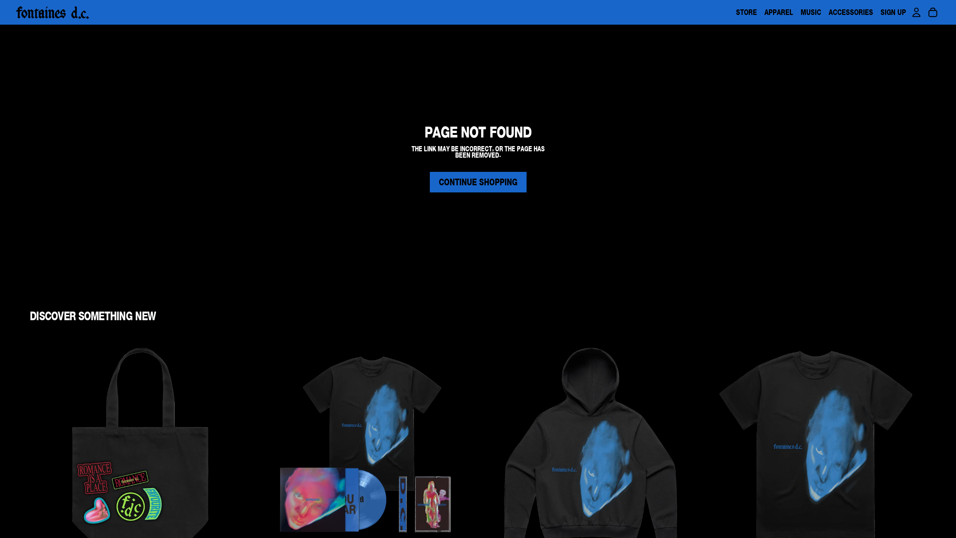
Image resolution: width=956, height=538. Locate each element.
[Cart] (933, 12)
